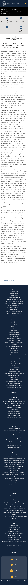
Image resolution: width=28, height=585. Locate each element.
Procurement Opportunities (14, 375)
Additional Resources (14, 362)
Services (14, 426)
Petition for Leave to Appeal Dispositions (14, 303)
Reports (14, 493)
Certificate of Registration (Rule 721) (14, 311)
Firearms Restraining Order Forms (14, 482)
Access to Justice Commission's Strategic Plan (14, 508)
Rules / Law (14, 397)
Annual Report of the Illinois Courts (14, 495)
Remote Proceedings (14, 367)
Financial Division (14, 529)
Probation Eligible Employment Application (14, 373)
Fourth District (14, 328)
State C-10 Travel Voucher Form (14, 464)
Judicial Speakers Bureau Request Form (14, 462)
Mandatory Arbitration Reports (14, 505)
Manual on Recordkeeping (14, 358)
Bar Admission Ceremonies (14, 445)
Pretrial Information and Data (14, 387)
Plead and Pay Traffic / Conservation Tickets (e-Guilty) (14, 354)
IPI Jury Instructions (14, 409)
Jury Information (14, 350)
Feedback (9, 581)
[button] (25, 3)
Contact (14, 547)
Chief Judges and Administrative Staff (14, 346)
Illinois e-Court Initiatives (14, 428)
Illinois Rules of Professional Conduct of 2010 (14, 401)
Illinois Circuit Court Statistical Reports (14, 510)
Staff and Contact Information (14, 313)
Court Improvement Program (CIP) (14, 438)
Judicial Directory (14, 352)
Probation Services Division (14, 545)
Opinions (14, 392)
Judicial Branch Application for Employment (14, 466)
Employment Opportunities (14, 371)
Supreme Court (14, 291)
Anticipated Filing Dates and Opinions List (14, 301)
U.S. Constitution (14, 421)
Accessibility (24, 581)
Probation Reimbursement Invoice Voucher (14, 458)
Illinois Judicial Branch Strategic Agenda (14, 501)
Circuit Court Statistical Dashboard (14, 356)
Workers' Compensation (14, 332)
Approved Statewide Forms (14, 454)
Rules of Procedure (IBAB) (14, 415)
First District (14, 323)
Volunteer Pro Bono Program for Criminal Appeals (14, 436)
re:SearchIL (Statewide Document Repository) (14, 430)
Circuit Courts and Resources (14, 360)
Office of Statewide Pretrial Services (14, 385)
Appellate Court (14, 319)
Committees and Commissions (14, 305)
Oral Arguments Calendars (14, 334)
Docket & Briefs (14, 295)
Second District (14, 325)
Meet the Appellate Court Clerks (14, 338)
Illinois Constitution (14, 419)
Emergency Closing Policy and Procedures (14, 472)
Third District (14, 326)
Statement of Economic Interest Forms (14, 442)
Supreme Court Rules (14, 399)
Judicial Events (14, 365)
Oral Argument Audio (14, 336)
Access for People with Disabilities (14, 364)
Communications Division (14, 531)
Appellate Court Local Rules (14, 340)
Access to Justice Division (14, 527)
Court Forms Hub (14, 470)
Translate (3, 581)
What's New (14, 552)
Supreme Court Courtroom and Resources (14, 317)
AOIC (14, 523)
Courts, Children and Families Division (14, 533)
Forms (14, 453)
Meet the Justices (14, 293)
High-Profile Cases (14, 369)
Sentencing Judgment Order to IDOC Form (14, 484)
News (13, 37)
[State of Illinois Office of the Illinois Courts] (10, 3)
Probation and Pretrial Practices (14, 440)
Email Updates (16, 581)
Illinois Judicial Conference (14, 383)
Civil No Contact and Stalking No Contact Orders (14, 486)
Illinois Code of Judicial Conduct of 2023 (14, 403)
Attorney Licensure (14, 309)
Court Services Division (14, 535)
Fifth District (14, 330)
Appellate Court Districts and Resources (14, 342)
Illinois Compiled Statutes (14, 411)
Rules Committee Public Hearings (14, 307)
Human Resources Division (14, 537)
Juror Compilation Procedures (14, 417)
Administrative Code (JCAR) (14, 413)
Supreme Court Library (14, 315)
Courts (14, 290)
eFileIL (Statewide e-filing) (14, 432)
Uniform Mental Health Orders (14, 456)
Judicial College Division (14, 539)
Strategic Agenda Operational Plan (14, 506)
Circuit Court (14, 344)
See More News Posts (8, 280)
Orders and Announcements (14, 297)
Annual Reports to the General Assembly (14, 503)
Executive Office (14, 525)
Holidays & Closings (14, 377)
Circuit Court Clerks (14, 348)
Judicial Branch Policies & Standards (14, 381)
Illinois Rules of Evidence (14, 405)
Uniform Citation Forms (14, 468)
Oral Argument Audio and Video (14, 299)
